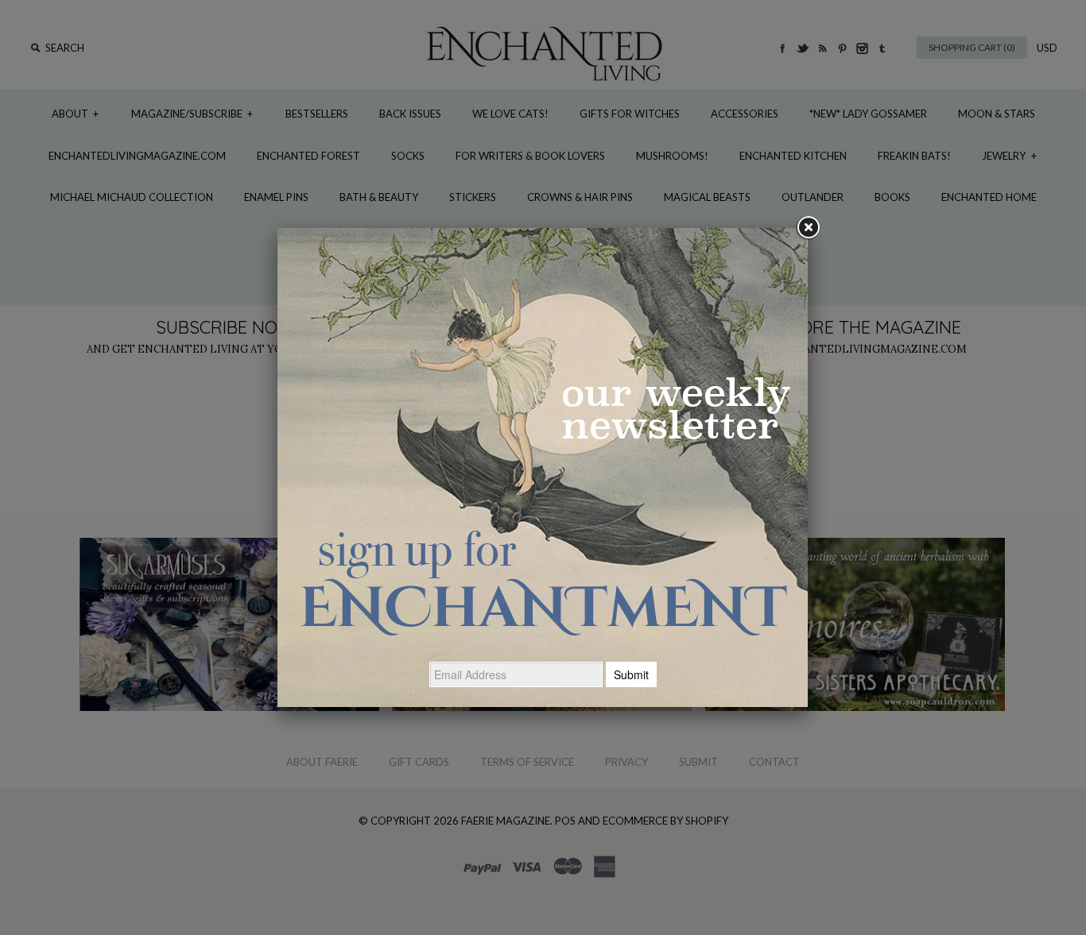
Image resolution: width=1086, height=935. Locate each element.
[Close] (807, 228)
